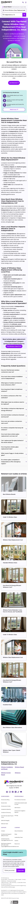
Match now (13, 109)
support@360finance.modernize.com (10, 846)
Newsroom (17, 843)
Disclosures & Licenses (11, 881)
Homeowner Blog (5, 799)
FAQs (16, 834)
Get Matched (13, 83)
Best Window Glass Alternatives (12, 727)
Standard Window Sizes (10, 562)
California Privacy (5, 882)
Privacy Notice (4, 879)
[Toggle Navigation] (26, 2)
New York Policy (13, 882)
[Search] (23, 2)
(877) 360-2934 (4, 845)
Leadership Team (19, 837)
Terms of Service (9, 887)
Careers (16, 840)
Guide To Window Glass (10, 517)
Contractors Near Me (6, 809)
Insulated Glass (7, 704)
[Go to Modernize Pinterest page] (7, 792)
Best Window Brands (9, 494)
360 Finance (17, 807)
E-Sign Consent (18, 879)
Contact (3, 830)
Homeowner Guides (5, 806)
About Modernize (19, 830)
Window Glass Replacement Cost (13, 540)
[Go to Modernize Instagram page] (10, 792)
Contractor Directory (6, 812)
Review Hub (4, 802)
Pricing (16, 815)
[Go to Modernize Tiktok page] (18, 792)
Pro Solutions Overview (20, 799)
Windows (17, 772)
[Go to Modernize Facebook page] (13, 792)
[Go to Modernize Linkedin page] (15, 792)
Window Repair (19, 767)
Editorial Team (4, 823)
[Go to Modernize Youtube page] (21, 792)
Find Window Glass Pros (14, 346)
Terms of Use (11, 879)
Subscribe (21, 870)
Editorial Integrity (5, 820)
